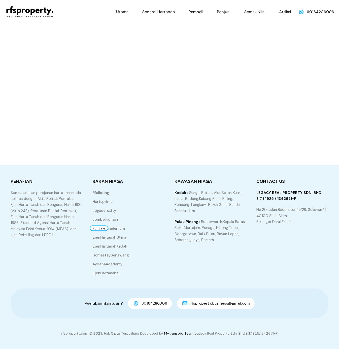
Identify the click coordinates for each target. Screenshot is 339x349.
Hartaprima (102, 201)
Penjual (224, 11)
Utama (122, 11)
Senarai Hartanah (158, 11)
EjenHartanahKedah (110, 246)
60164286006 (320, 11)
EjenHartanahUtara (109, 237)
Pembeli (196, 11)
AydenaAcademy (108, 264)
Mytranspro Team (179, 333)
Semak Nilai (255, 11)
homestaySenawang (111, 255)
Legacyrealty (104, 210)
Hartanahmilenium (109, 228)
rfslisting (101, 192)
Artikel (285, 11)
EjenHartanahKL (107, 273)
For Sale (99, 228)
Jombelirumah (105, 219)
